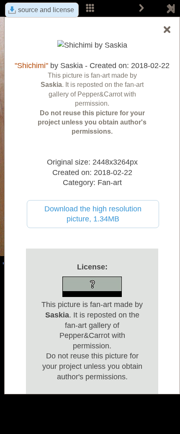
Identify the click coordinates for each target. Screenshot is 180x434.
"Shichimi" (31, 65)
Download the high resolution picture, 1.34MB (92, 214)
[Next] (141, 8)
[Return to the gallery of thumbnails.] (171, 10)
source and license (46, 9)
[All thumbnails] (90, 8)
